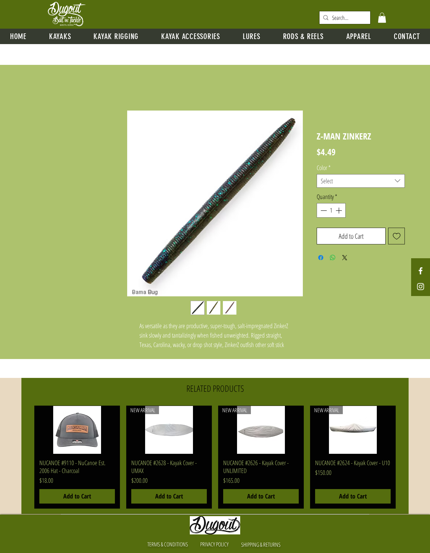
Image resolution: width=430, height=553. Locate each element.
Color (324, 168)
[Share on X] (344, 257)
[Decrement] (323, 210)
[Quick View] (77, 430)
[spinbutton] (331, 210)
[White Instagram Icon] (420, 286)
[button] (382, 18)
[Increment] (339, 210)
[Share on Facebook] (321, 257)
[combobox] (361, 181)
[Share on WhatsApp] (333, 257)
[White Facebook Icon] (420, 271)
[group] (215, 457)
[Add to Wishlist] (396, 236)
